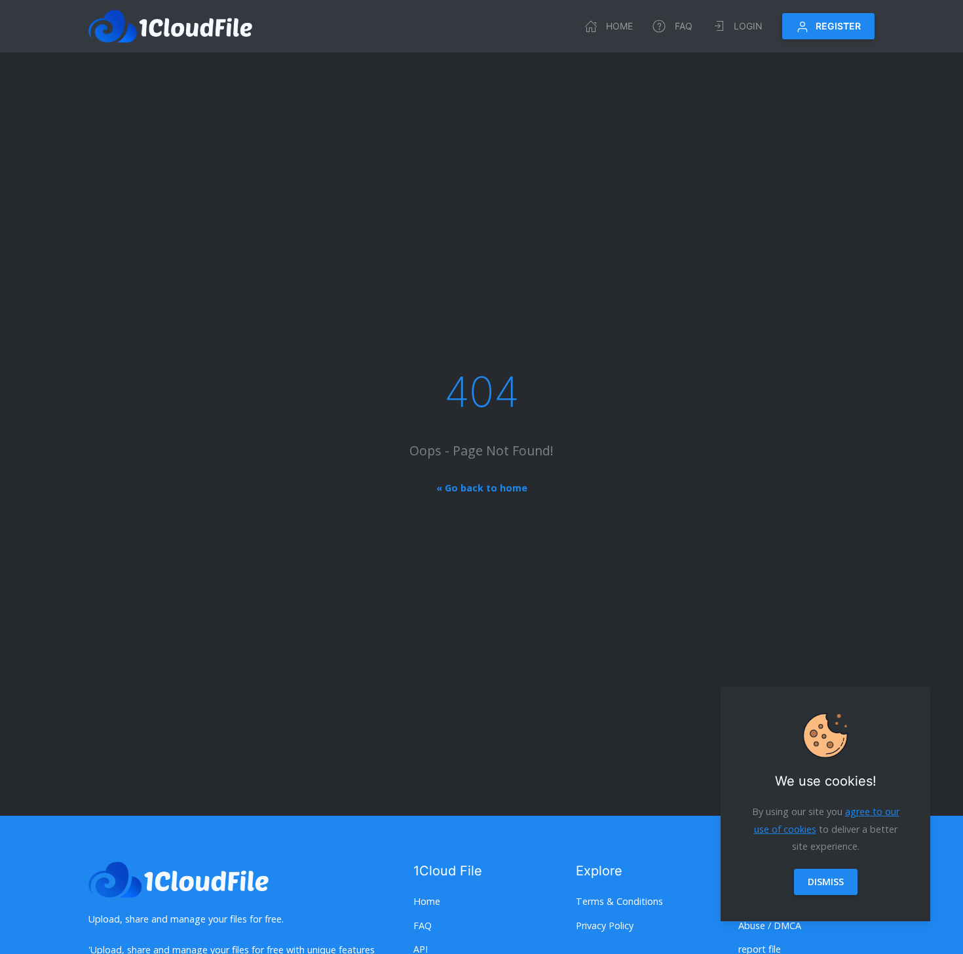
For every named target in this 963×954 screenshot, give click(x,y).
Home (619, 25)
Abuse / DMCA (769, 925)
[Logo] (170, 26)
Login (748, 25)
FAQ (683, 25)
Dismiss (826, 881)
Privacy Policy (604, 925)
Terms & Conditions (619, 901)
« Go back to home (481, 488)
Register (838, 25)
